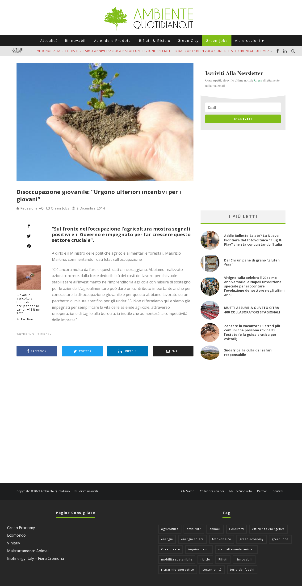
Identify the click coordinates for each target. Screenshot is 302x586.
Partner (262, 491)
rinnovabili (244, 559)
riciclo (205, 559)
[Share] (29, 226)
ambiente (194, 529)
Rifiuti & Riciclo (155, 40)
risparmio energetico (177, 570)
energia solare (192, 539)
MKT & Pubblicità (240, 491)
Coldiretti (236, 529)
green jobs (280, 539)
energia (167, 539)
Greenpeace (170, 549)
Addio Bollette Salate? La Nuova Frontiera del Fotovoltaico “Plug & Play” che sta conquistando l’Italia (253, 239)
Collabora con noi (212, 491)
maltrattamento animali (236, 549)
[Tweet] (29, 236)
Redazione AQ (31, 208)
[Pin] (29, 246)
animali (215, 529)
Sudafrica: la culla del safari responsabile (248, 352)
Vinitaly (13, 543)
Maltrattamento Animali (28, 550)
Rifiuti (222, 559)
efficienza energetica (268, 529)
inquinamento (199, 549)
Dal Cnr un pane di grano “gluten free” (252, 262)
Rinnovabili (76, 40)
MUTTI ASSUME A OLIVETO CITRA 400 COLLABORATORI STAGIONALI (252, 309)
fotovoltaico (221, 539)
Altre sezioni (247, 40)
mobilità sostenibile (176, 559)
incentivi (45, 333)
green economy (251, 539)
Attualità (49, 40)
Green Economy (21, 527)
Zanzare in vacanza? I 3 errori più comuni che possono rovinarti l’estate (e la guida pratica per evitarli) (252, 332)
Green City (188, 40)
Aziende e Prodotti (113, 40)
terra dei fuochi (242, 570)
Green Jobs (217, 40)
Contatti (278, 491)
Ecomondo (16, 535)
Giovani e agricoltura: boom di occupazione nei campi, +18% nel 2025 (29, 304)
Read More (26, 319)
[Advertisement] (105, 420)
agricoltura (26, 333)
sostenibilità (212, 570)
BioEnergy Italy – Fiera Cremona (35, 558)
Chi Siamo (187, 491)
